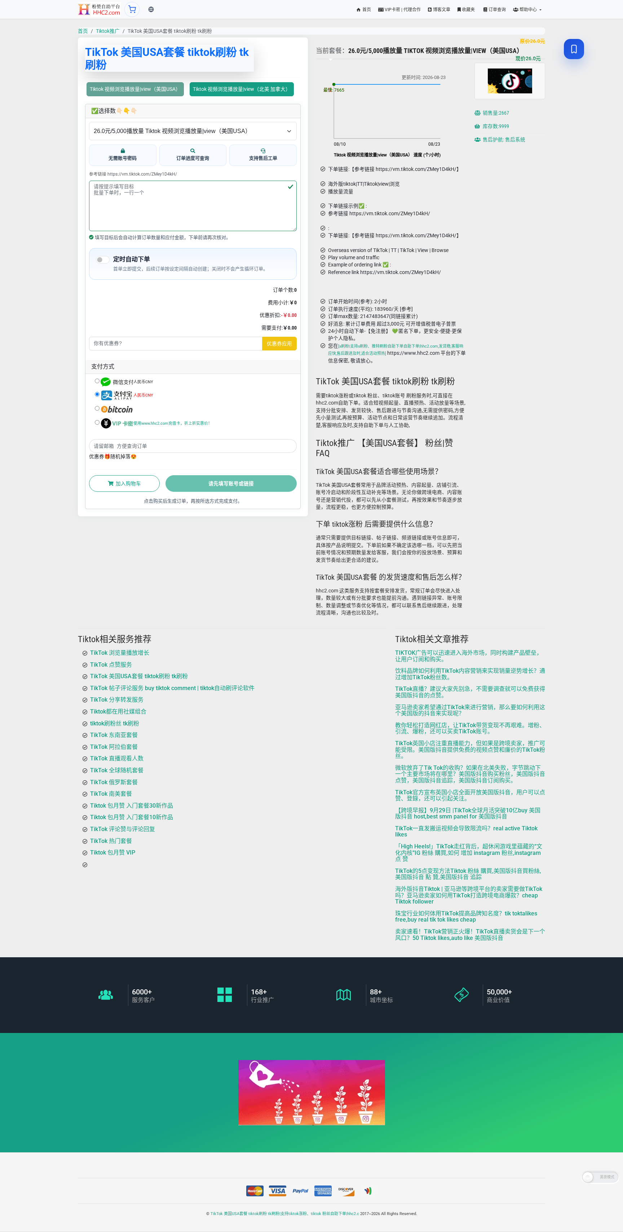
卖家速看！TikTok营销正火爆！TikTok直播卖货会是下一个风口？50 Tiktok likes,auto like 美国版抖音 (470, 934)
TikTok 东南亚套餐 (114, 735)
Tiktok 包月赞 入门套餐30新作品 (131, 805)
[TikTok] (99, 9)
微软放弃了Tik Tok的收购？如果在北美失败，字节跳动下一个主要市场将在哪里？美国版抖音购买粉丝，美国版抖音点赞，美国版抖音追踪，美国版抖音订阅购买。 (470, 774)
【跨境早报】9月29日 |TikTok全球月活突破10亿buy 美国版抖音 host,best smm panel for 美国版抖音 (467, 813)
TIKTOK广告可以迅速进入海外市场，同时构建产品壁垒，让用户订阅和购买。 (468, 656)
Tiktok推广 (108, 31)
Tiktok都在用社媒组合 (118, 711)
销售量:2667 (495, 113)
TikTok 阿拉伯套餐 (114, 746)
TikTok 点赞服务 (111, 664)
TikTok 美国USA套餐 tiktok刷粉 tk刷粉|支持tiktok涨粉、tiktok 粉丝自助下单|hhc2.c (285, 1213)
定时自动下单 (131, 259)
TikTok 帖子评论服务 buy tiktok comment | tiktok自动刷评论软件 (172, 688)
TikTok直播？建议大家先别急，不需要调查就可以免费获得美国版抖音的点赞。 (470, 692)
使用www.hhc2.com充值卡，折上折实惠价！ (172, 423)
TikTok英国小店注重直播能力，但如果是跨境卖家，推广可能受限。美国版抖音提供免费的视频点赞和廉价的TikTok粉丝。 (470, 749)
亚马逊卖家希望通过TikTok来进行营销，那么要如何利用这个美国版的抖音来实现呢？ (470, 710)
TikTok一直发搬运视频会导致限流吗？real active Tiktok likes (466, 831)
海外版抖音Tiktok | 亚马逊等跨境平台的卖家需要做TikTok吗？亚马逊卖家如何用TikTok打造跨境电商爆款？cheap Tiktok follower (468, 895)
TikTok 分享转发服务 (116, 699)
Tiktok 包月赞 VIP (112, 852)
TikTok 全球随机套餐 (116, 770)
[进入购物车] (132, 9)
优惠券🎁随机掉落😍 (113, 456)
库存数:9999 (495, 126)
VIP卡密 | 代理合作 (402, 9)
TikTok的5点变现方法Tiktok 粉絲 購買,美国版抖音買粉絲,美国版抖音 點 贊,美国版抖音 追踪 (468, 874)
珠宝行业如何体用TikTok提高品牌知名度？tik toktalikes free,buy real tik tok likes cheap (466, 916)
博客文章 (441, 9)
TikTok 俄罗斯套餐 (114, 782)
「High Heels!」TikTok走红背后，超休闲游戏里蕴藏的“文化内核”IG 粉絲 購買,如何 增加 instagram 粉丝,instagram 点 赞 (468, 852)
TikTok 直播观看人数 (116, 758)
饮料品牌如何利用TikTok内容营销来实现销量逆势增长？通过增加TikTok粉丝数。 (470, 674)
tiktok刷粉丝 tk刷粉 (114, 723)
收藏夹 (468, 9)
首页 (366, 9)
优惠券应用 (279, 343)
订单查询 (496, 9)
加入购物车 (128, 483)
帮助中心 (528, 9)
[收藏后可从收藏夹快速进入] (574, 49)
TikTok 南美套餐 (111, 793)
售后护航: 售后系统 (503, 139)
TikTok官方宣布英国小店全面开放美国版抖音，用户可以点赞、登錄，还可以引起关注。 (470, 795)
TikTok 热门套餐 (111, 840)
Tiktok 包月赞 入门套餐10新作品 (131, 817)
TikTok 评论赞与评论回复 (122, 829)
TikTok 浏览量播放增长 (119, 652)
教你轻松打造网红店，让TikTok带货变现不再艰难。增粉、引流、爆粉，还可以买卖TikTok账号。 (470, 728)
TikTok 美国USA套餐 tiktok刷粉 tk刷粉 (139, 676)
